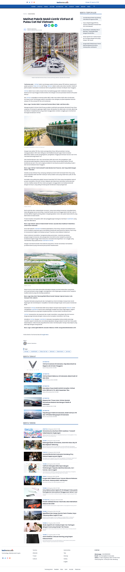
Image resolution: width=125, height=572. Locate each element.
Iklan (61, 569)
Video (88, 6)
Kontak (71, 569)
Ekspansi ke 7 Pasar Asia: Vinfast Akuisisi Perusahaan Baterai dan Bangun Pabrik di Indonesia (57, 402)
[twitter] (29, 2)
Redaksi (56, 569)
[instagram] (32, 2)
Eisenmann (60, 351)
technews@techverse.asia (106, 556)
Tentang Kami (49, 569)
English (83, 6)
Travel (46, 6)
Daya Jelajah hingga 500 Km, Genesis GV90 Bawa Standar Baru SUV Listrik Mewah (92, 24)
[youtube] (34, 2)
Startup (71, 6)
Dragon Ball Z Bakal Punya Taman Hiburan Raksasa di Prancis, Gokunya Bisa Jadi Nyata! (92, 45)
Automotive (59, 6)
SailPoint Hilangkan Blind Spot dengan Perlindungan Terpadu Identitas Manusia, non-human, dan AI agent (58, 468)
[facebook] (27, 2)
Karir (66, 569)
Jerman (68, 351)
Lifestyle (39, 6)
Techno (33, 6)
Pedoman (77, 569)
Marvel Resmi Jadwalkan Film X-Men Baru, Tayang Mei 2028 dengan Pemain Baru (91, 31)
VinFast (36, 84)
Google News (44, 334)
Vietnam (49, 86)
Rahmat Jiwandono (31, 29)
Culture (52, 6)
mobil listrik (70, 219)
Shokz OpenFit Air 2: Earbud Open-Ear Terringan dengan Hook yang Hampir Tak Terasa (92, 38)
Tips (66, 6)
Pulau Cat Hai (37, 86)
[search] (94, 6)
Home (25, 14)
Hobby (77, 6)
